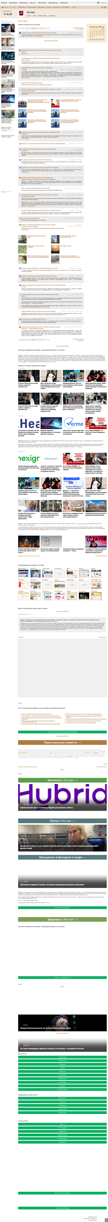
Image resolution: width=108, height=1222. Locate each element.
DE (12, 29)
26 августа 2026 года (6, 33)
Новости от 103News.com (62, 999)
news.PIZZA (62, 1097)
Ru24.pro (4, 3)
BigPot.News (62, 1120)
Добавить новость (42, 37)
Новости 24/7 (21, 659)
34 (25, 50)
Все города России (103, 659)
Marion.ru (81, 590)
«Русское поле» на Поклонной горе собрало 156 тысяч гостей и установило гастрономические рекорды (38, 123)
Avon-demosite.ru (59, 613)
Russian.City (62, 1131)
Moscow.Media (62, 1161)
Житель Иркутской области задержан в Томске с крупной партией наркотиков (38, 278)
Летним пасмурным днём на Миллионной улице (68, 258)
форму (51, 646)
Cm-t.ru (56, 601)
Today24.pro (62, 1153)
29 (90, 58)
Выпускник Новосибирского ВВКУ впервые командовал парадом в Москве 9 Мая (41, 746)
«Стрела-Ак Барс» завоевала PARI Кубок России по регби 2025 (38, 55)
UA (10, 29)
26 (99, 57)
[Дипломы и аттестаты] (47, 607)
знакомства (69, 778)
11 (97, 53)
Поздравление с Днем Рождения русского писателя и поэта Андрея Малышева (37, 133)
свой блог (51, 550)
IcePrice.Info (62, 1104)
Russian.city (21, 391)
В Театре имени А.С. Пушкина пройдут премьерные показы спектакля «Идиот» (41, 738)
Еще (74, 29)
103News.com (62, 1083)
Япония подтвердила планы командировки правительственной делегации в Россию (86, 741)
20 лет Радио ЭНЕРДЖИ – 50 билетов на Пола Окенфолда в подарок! (70, 122)
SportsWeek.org (62, 1157)
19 (99, 55)
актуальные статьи (22, 547)
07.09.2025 (25, 43)
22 (90, 57)
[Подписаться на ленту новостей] (105, 29)
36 (30, 50)
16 (92, 55)
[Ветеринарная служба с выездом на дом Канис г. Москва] (35, 618)
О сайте (105, 785)
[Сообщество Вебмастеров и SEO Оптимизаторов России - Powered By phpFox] (23, 596)
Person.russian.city (23, 521)
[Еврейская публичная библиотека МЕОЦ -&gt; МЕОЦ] (72, 618)
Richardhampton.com (96, 601)
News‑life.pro (13, 3)
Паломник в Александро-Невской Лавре (36, 258)
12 (99, 53)
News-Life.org (62, 1101)
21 (103, 55)
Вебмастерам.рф (22, 590)
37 (33, 50)
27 (101, 57)
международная (27, 914)
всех (19, 551)
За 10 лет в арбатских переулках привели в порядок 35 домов (36, 736)
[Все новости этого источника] (72, 55)
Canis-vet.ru (33, 613)
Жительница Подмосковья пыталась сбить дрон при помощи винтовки (40, 232)
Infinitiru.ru (81, 601)
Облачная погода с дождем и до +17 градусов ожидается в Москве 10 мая (83, 736)
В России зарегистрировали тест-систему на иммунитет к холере (39, 290)
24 (94, 57)
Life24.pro (21, 413)
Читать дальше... (25, 99)
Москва (20, 43)
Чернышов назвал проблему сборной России (33, 341)
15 (90, 55)
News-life (20, 438)
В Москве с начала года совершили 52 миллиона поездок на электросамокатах (43, 165)
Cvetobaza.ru (21, 601)
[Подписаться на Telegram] (97, 2)
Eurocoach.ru (33, 601)
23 (92, 57)
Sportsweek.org (53, 3)
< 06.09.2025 (75, 50)
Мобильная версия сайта (102, 788)
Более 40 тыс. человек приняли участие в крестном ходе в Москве (39, 189)
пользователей (80, 545)
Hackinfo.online (70, 601)
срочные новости (86, 382)
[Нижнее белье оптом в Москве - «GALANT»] (60, 596)
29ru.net (32, 3)
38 (36, 50)
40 (41, 50)
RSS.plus (62, 1086)
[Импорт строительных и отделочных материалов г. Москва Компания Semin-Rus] (47, 596)
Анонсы (49, 29)
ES (15, 29)
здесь (8, 150)
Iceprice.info (64, 3)
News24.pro (21, 473)
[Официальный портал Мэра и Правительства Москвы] (72, 596)
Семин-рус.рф (45, 590)
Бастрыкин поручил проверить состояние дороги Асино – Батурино (70, 278)
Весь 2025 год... (80, 51)
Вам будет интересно (22, 636)
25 (97, 57)
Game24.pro (62, 1079)
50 (43, 50)
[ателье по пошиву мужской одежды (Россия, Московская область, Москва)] (96, 607)
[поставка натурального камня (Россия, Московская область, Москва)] (35, 596)
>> (48, 50)
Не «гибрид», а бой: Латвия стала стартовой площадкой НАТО (81, 744)
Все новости (56, 29)
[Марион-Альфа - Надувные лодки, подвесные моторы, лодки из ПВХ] (84, 596)
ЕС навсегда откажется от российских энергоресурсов (36, 181)
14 (103, 53)
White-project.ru (82, 613)
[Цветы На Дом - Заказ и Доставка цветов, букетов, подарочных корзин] (47, 618)
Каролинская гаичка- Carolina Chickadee (35, 268)
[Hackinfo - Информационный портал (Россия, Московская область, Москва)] (72, 607)
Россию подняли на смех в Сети (30, 240)
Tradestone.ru (33, 590)
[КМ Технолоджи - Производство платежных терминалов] (60, 607)
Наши (2, 213)
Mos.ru (68, 590)
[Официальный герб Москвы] (21, 35)
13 (101, 53)
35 (28, 50)
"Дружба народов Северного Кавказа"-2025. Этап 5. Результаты (39, 298)
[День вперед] (100, 61)
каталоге (94, 649)
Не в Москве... (52, 37)
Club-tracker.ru (58, 590)
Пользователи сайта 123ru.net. (51, 643)
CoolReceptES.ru (62, 1111)
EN (5, 29)
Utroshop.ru (21, 613)
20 (101, 55)
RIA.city (62, 1090)
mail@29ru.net (42, 550)
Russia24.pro (21, 498)
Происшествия (31, 29)
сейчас (9, 159)
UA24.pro (62, 1108)
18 (97, 55)
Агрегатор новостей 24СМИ (51, 62)
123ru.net (104, 3)
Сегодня (29, 37)
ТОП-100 (87, 774)
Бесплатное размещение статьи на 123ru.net (27, 788)
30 (92, 58)
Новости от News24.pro (62, 930)
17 (94, 55)
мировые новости (31, 547)
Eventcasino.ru (94, 613)
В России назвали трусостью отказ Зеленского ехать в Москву (38, 333)
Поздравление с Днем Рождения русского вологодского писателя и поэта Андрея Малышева (69, 143)
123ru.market (42, 3)
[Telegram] (102, 29)
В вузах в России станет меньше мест (31, 105)
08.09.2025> (81, 50)
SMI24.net (62, 1093)
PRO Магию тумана (65, 268)
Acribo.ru (69, 613)
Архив (34, 37)
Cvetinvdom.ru (45, 613)
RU (8, 29)
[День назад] (93, 61)
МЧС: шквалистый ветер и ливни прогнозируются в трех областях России (83, 743)
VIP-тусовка (41, 29)
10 (94, 53)
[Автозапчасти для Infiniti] (84, 607)
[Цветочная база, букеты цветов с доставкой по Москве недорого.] (23, 607)
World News (65, 29)
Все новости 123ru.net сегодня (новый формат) (62, 754)
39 (38, 50)
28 (103, 57)
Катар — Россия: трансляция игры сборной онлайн (35, 210)
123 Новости (22, 29)
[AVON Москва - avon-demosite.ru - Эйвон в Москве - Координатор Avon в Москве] (60, 618)
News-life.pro (62, 1127)
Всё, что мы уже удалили (62, 1215)
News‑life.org (24, 3)
